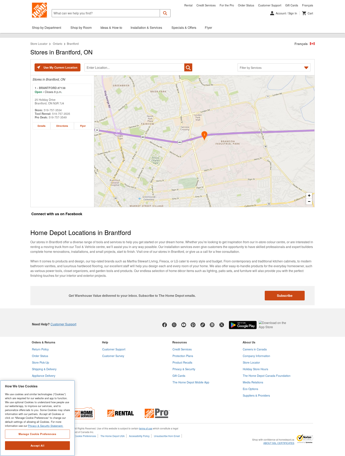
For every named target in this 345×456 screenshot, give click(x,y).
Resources (179, 342)
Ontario (57, 43)
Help (105, 342)
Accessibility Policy (139, 436)
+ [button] (309, 195)
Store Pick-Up (40, 362)
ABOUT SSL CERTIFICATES (278, 443)
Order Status (246, 5)
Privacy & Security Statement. (45, 426)
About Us (249, 342)
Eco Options (250, 389)
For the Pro (227, 5)
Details (42, 126)
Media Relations (253, 382)
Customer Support (269, 5)
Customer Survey (113, 356)
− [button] (309, 201)
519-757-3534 (53, 110)
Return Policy (40, 349)
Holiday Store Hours (255, 369)
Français (307, 5)
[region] (37, 418)
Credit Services (206, 5)
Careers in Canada (255, 349)
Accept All (38, 445)
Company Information (256, 356)
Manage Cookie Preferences (37, 434)
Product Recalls (182, 362)
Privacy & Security (183, 369)
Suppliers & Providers (256, 395)
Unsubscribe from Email (167, 436)
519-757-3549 (58, 117)
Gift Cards (291, 5)
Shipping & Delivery (44, 369)
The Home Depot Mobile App (190, 382)
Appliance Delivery (43, 376)
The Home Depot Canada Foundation (266, 376)
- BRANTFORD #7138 (50, 88)
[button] (165, 13)
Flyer (83, 126)
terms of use (145, 428)
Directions (62, 126)
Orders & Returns (43, 342)
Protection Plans (182, 356)
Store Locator (39, 43)
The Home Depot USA (112, 436)
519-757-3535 (61, 114)
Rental (188, 5)
